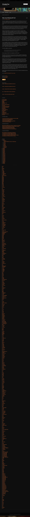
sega (2, 398)
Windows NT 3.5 (4, 486)
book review (3, 210)
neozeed (9, 19)
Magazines (3, 315)
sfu (2, 399)
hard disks (3, 283)
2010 (4, 160)
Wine (2, 494)
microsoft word (4, 323)
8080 (2, 182)
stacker (3, 418)
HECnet (3, 284)
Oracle (3, 359)
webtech (3, 464)
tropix (3, 433)
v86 (2, 440)
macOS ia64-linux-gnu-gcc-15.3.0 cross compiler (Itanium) (9, 128)
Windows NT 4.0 (10, 73)
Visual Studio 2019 (4, 456)
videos (3, 443)
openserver (3, 356)
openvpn (3, 357)
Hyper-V (3, 288)
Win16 (3, 469)
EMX (2, 257)
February (5, 146)
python (3, 385)
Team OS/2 (3, 105)
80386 (3, 181)
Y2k (2, 505)
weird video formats (4, 465)
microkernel (3, 319)
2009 (4, 161)
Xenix (3, 502)
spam (3, 415)
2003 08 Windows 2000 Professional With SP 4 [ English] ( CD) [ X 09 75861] (11, 125)
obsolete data (4, 353)
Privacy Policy (6, 12)
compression (3, 225)
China (3, 217)
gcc (2, 272)
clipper (3, 221)
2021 (4, 151)
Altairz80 (3, 189)
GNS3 (3, 275)
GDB (2, 273)
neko (2, 341)
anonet (3, 192)
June (5, 143)
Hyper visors (3, 287)
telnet (3, 428)
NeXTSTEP (3, 349)
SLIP (2, 404)
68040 (3, 179)
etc (2, 260)
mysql (3, 339)
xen (2, 501)
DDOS (3, 237)
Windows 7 (3, 482)
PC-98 (3, 368)
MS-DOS (3, 333)
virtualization (3, 449)
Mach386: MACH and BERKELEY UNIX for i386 (10, 83)
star (2, 419)
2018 (4, 154)
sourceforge (3, 412)
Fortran (3, 267)
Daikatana (3, 234)
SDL (2, 397)
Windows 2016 (4, 478)
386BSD (3, 168)
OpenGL (3, 355)
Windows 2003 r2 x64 (4, 477)
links (2, 308)
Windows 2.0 (3, 475)
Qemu (10, 12)
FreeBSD (3, 269)
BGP (2, 206)
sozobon (3, 413)
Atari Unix (3, 201)
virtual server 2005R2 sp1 (5, 447)
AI (2, 188)
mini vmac (3, 327)
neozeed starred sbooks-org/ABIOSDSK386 (7, 119)
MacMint (3, 101)
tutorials (3, 434)
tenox (3, 91)
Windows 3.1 (3, 481)
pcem (3, 372)
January (5, 147)
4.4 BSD (3, 174)
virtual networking (4, 444)
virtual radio (3, 446)
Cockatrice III (3, 222)
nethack (3, 345)
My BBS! (3, 102)
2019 (4, 153)
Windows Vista (4, 492)
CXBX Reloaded (4, 232)
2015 (4, 156)
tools (2, 430)
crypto (3, 230)
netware (3, 346)
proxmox (3, 382)
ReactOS (3, 391)
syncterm (3, 424)
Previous (3, 380)
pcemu (3, 373)
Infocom (3, 293)
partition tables (4, 365)
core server (3, 227)
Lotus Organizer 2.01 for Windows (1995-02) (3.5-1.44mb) (9, 134)
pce (2, 371)
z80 (2, 506)
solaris (3, 409)
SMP (2, 406)
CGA (2, 216)
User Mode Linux (4, 438)
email (3, 256)
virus (2, 450)
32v (2, 167)
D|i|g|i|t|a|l (3, 233)
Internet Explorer (4, 297)
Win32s (3, 471)
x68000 (3, 499)
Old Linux (3, 103)
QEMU (3, 387)
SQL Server (3, 417)
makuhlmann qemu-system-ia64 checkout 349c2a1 (8, 127)
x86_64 (3, 500)
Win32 (3, 470)
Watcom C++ (3, 463)
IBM (2, 291)
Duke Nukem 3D (4, 253)
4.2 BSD (3, 172)
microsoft (3, 320)
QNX (2, 388)
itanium (3, 301)
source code (3, 411)
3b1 (2, 169)
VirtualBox (3, 448)
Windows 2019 (4, 479)
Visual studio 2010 (4, 455)
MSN (2, 334)
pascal (3, 366)
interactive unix (4, 296)
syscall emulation (4, 425)
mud (2, 336)
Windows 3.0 (3, 480)
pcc (2, 370)
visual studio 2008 (4, 454)
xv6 (2, 504)
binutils (3, 208)
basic (3, 203)
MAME (3, 317)
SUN (2, 422)
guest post (3, 280)
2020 (4, 152)
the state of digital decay (5, 429)
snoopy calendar (4, 407)
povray (3, 378)
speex (3, 416)
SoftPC (3, 408)
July (4, 142)
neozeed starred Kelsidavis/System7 (6, 121)
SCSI (2, 396)
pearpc (3, 375)
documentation (4, 248)
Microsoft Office (4, 322)
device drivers (4, 243)
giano (3, 274)
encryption (3, 258)
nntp (2, 350)
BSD (2, 213)
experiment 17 (4, 263)
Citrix (3, 220)
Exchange (3, 261)
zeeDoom (3, 507)
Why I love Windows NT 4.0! (9, 18)
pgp (2, 376)
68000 (3, 177)
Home (3, 12)
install (3, 294)
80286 (3, 180)
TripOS (3, 432)
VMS (2, 459)
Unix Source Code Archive (5, 107)
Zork (2, 508)
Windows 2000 (4, 476)
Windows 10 (3, 473)
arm (2, 197)
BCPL (3, 205)
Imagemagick (4, 292)
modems (3, 331)
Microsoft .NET (4, 321)
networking (3, 347)
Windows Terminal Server (5, 491)
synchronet (3, 423)
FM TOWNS (3, 266)
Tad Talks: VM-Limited (5, 109)
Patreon (3, 367)
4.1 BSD (3, 171)
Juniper (3, 305)
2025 (4, 148)
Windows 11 (3, 474)
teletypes (3, 427)
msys (3, 335)
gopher (3, 278)
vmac (3, 458)
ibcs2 (3, 290)
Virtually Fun (5, 4)
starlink (3, 420)
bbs (2, 204)
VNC (2, 461)
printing (3, 381)
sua (2, 421)
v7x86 (3, 439)
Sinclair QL (3, 403)
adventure (3, 187)
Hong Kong (3, 285)
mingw (3, 326)
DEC (2, 239)
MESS (3, 318)
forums (3, 268)
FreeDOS (3, 270)
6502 (2, 176)
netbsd (3, 344)
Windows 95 (3, 483)
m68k (3, 311)
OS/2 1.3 (3, 363)
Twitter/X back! (5, 77)
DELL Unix (3, 241)
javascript (3, 304)
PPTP (7, 73)
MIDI (2, 324)
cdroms (3, 215)
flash (2, 265)
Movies (3, 332)
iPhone (3, 298)
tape (2, 426)
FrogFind (3, 111)
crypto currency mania (5, 231)
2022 (4, 150)
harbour (3, 282)
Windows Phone (4, 488)
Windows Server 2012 (4, 490)
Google (3, 277)
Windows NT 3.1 (4, 108)
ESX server (3, 259)
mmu (3, 330)
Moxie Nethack (4, 110)
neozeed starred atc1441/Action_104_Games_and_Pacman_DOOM (10, 118)
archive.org (6, 76)
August (5, 140)
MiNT (3, 328)
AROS (3, 198)
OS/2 (2, 361)
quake (3, 389)
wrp (2, 496)
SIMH (3, 401)
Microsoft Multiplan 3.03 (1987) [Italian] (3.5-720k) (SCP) (9, 132)
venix (3, 442)
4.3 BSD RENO (4, 173)
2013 (4, 158)
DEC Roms (3, 114)
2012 (4, 159)
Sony (3, 410)
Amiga (3, 190)
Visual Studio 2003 (4, 452)
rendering (3, 393)
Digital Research (4, 244)
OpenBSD (5, 73)
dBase (3, 236)
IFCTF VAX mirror (4, 100)
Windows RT (3, 489)
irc (2, 300)
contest (3, 226)
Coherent (3, 223)
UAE (2, 435)
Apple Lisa (3, 194)
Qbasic (3, 386)
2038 (2, 166)
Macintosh (3, 313)
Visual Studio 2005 (4, 453)
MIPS (3, 329)
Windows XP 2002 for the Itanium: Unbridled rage (9, 91)
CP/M (3, 228)
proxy (3, 383)
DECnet (3, 240)
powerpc (3, 379)
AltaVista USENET (4, 99)
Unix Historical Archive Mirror (5, 106)
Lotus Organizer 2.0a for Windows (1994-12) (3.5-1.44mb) (9, 133)
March (5, 145)
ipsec (3, 299)
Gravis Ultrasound (4, 279)
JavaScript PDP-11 (4, 112)
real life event (4, 392)
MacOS (3, 314)
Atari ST (3, 200)
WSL (2, 497)
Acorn (3, 186)
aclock (3, 185)
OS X (3, 360)
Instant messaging (4, 295)
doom (3, 249)
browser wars (4, 212)
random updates (4, 390)
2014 (4, 157)
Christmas (3, 218)
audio (3, 202)
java (2, 303)
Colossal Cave (4, 224)
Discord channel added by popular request (9, 94)
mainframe (3, 316)
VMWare (3, 460)
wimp (3, 468)
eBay (2, 255)
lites (2, 310)
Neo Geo (3, 342)
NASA (3, 340)
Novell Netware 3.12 (4, 351)
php (2, 377)
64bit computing (4, 175)
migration (3, 325)
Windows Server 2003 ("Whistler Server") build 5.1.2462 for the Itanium (10, 126)
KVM (2, 306)
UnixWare (3, 437)
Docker (3, 247)
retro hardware (4, 394)
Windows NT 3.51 (4, 487)
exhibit (3, 262)
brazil (3, 211)
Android (3, 191)
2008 (4, 162)
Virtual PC (3, 445)
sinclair (3, 402)
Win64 (3, 472)
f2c (2, 264)
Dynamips (3, 254)
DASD (3, 235)
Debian (3, 238)
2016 (4, 155)
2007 (4, 163)
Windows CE (3, 484)
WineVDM (3, 495)
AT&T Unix (3, 199)
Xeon (3, 503)
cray (2, 229)
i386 (2, 289)
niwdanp (3, 86)
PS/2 (2, 384)
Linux (3, 309)
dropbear (3, 252)
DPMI (3, 251)
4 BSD (3, 170)
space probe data (4, 414)
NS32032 (3, 352)
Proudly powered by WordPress (16, 514)
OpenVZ (3, 358)
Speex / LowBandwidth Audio (5, 104)
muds (3, 337)
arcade (3, 195)
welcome (3, 466)
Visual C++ (3, 451)
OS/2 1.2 (3, 362)
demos (3, 242)
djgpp (3, 246)
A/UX (2, 184)
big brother (3, 207)
